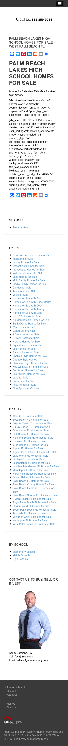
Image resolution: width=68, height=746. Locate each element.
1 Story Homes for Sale (26, 334)
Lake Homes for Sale (25, 276)
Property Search (22, 227)
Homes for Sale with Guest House (32, 302)
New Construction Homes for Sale (32, 255)
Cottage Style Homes (25, 359)
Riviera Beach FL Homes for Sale (32, 499)
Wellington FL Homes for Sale (30, 520)
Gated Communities (24, 330)
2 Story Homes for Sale (26, 338)
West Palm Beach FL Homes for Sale (34, 524)
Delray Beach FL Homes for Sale (31, 427)
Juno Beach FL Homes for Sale (31, 445)
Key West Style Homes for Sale (30, 366)
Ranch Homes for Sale (26, 352)
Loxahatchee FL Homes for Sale (31, 463)
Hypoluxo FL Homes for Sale (29, 441)
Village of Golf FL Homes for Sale (32, 517)
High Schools (20, 559)
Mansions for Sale (23, 258)
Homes (11, 703)
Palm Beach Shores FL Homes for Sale (35, 495)
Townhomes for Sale (24, 291)
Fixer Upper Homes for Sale (29, 374)
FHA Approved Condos (26, 388)
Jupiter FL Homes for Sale (28, 448)
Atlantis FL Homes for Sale (28, 416)
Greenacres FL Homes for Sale (31, 430)
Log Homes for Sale (24, 348)
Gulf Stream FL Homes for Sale (31, 434)
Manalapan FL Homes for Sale (30, 470)
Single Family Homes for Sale (30, 284)
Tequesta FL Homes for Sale (29, 513)
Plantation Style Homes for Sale (31, 363)
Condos (11, 707)
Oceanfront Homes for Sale (28, 266)
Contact (11, 691)
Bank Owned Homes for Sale (29, 323)
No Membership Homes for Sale (31, 320)
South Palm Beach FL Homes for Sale (34, 509)
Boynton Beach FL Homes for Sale (32, 423)
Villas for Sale (20, 294)
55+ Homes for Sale (24, 327)
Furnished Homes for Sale (28, 370)
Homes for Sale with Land (27, 312)
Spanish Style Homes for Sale (30, 356)
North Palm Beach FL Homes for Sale (34, 473)
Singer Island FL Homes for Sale (31, 506)
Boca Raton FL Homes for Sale (30, 419)
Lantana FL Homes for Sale (28, 459)
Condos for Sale (22, 287)
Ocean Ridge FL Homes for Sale (31, 477)
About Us (12, 694)
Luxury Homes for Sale (26, 262)
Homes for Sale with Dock (27, 305)
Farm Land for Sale (24, 381)
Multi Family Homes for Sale (29, 280)
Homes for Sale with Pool (27, 298)
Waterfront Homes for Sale (28, 273)
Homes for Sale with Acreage (29, 309)
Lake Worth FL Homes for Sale (30, 455)
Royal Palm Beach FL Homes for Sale (34, 502)
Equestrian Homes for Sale (28, 345)
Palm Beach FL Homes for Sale (31, 481)
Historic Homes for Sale (26, 341)
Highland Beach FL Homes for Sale (33, 437)
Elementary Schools (24, 551)
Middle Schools (21, 555)
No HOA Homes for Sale (27, 316)
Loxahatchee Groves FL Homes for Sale (36, 466)
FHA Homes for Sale (24, 384)
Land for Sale (20, 377)
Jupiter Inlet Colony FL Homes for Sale (35, 452)
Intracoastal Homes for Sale (29, 269)
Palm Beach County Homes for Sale (33, 484)
